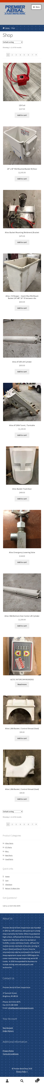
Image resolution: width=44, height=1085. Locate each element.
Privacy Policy (8, 1051)
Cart (6, 880)
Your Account (8, 1028)
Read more (22, 684)
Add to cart (22, 115)
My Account (7, 1081)
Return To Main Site (12, 888)
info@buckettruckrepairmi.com (21, 1008)
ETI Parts (8, 847)
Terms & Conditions (11, 1054)
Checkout (8, 884)
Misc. (7, 851)
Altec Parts (9, 843)
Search (22, 1081)
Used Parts (9, 859)
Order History (8, 1031)
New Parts (9, 855)
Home (7, 28)
